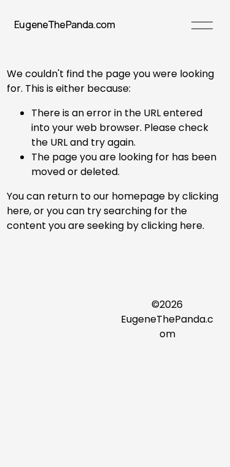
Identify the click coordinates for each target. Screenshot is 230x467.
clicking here (171, 226)
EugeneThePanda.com (64, 24)
